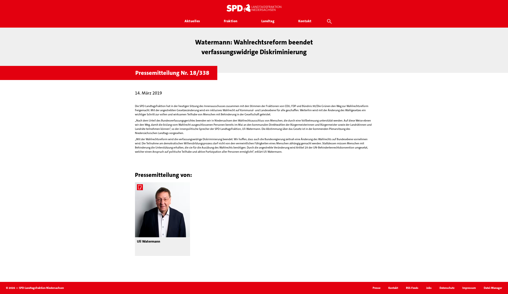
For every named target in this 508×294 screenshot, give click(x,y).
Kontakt (393, 288)
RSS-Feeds (412, 288)
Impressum (469, 288)
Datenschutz (447, 288)
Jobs (429, 288)
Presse (376, 288)
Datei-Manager (493, 288)
